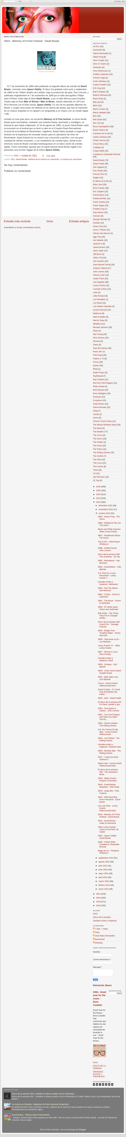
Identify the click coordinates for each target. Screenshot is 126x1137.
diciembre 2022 (106, 505)
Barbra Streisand (100, 95)
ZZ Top (96, 480)
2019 (98, 901)
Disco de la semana (102, 917)
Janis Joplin (98, 250)
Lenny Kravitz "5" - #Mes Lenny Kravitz (109, 646)
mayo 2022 (104, 873)
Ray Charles (98, 379)
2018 (98, 905)
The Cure (97, 435)
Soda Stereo (98, 404)
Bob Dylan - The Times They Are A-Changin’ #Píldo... (108, 615)
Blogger (82, 1129)
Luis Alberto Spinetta (102, 306)
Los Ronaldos (99, 299)
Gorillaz (96, 223)
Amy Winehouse (100, 71)
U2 (94, 473)
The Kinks (97, 445)
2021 (98, 894)
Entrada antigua (79, 221)
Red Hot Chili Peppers (103, 383)
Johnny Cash (99, 275)
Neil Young (98, 334)
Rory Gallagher (99, 393)
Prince (96, 362)
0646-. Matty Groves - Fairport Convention (107, 779)
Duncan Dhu (98, 174)
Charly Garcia (99, 140)
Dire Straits (98, 170)
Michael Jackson (100, 327)
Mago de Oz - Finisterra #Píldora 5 (108, 851)
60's (13, 159)
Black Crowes (99, 109)
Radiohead (98, 376)
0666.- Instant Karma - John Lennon (108, 549)
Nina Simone (99, 338)
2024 (98, 494)
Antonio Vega (99, 78)
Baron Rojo (98, 98)
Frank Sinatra (99, 202)
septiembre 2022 (106, 858)
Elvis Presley (99, 188)
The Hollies (98, 442)
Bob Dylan (97, 119)
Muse (95, 331)
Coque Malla (98, 151)
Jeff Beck (97, 254)
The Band (97, 428)
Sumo (95, 418)
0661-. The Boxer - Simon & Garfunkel (109, 601)
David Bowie (21, 159)
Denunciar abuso (102, 985)
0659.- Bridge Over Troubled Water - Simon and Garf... (109, 633)
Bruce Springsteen (101, 126)
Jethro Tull (97, 257)
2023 (98, 498)
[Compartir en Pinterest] (54, 156)
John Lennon (99, 271)
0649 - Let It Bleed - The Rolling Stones (108, 739)
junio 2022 (103, 869)
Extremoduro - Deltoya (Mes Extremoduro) (31, 1115)
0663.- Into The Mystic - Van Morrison (108, 589)
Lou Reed (97, 303)
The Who (97, 459)
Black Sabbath (99, 112)
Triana (96, 470)
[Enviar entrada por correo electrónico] (42, 155)
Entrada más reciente (17, 221)
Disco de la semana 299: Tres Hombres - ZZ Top (109, 555)
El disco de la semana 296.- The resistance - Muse (108, 772)
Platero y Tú (98, 358)
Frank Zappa (98, 205)
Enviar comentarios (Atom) (28, 227)
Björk (95, 105)
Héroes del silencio (101, 233)
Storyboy (99, 943)
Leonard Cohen (100, 289)
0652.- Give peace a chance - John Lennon (108, 709)
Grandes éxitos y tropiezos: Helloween (108, 583)
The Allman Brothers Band (104, 425)
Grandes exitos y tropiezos (105, 921)
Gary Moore (98, 212)
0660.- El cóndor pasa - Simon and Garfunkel (108, 608)
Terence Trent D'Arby (102, 421)
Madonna (97, 313)
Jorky (97, 932)
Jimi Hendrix (98, 261)
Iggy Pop (97, 237)
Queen (96, 365)
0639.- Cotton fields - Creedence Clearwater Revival (108, 844)
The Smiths (98, 456)
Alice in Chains (99, 64)
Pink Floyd (97, 355)
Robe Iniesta (98, 386)
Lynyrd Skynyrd (100, 310)
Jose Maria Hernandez (105, 936)
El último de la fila (101, 181)
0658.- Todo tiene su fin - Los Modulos (109, 640)
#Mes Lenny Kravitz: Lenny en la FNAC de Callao (108, 829)
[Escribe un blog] (49, 156)
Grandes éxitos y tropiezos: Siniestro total (109, 745)
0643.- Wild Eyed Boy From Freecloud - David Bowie (109, 799)
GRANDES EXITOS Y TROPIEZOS (99, 1074)
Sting (95, 411)
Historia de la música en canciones (43, 159)
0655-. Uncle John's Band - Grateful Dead (110, 671)
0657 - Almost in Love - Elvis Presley (108, 653)
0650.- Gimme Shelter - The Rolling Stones (108, 724)
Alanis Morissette (100, 53)
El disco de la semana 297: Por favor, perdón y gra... (110, 703)
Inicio (49, 221)
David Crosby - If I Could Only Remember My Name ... (109, 691)
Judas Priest (98, 278)
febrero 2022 (104, 885)
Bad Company (99, 92)
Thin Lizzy (97, 463)
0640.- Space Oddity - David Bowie (107, 837)
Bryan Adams (99, 130)
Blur (95, 116)
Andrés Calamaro (101, 74)
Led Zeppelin (99, 282)
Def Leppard (98, 167)
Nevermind (100, 939)
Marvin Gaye (98, 320)
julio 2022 (103, 866)
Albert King (98, 57)
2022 (98, 502)
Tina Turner (98, 466)
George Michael (100, 219)
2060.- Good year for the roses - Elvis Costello (99, 998)
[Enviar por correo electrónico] (47, 156)
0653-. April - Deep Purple (109, 698)
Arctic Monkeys (100, 81)
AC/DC (96, 46)
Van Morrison (99, 477)
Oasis (95, 344)
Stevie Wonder (99, 407)
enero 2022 (104, 889)
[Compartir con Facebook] (52, 156)
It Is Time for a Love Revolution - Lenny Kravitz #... (107, 575)
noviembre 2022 (106, 509)
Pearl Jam (97, 351)
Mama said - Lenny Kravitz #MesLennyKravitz (110, 764)
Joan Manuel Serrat (101, 264)
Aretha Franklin (100, 84)
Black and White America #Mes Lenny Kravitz (109, 530)
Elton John (97, 184)
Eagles (96, 177)
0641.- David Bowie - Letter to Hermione (107, 822)
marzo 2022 (104, 881)
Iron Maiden (98, 240)
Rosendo (97, 397)
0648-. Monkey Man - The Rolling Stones (109, 752)
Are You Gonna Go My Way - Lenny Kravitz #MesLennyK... (108, 731)
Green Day (98, 226)
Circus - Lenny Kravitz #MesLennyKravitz (108, 684)
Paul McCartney (100, 348)
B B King (97, 88)
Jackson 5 (97, 244)
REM (95, 369)
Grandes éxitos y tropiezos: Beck (105, 659)
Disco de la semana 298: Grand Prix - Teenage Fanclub (109, 624)
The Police (97, 449)
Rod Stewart (98, 390)
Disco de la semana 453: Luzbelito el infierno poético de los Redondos (43, 1094)
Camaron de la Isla (101, 133)
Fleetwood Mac (100, 198)
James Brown (99, 247)
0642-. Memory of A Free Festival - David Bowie (109, 815)
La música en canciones (71, 159)
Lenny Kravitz (99, 285)
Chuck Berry (98, 144)
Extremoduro (98, 195)
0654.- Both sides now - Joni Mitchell (108, 678)
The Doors (97, 438)
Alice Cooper (99, 60)
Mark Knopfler (99, 317)
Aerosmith (97, 50)
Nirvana (96, 341)
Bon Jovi (97, 123)
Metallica (97, 324)
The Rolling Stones (101, 452)
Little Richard (99, 296)
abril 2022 (103, 877)
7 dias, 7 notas (15, 11)
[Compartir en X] (51, 156)
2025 (98, 490)
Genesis (96, 216)
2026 (98, 486)
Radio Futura (99, 372)
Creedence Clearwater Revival (106, 154)
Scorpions (97, 400)
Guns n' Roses (99, 230)
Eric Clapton (98, 191)
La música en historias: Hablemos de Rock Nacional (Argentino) (40, 1104)
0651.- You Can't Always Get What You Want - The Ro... (109, 717)
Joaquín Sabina (100, 268)
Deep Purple (98, 163)
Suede (96, 414)
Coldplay (97, 147)
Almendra (97, 67)
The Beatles (98, 431)
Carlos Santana (100, 137)
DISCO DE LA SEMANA (99, 1067)
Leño (95, 292)
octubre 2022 (105, 513)
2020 (98, 898)
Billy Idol (97, 102)
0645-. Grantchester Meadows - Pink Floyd (108, 785)
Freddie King (98, 209)
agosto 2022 (104, 862)
